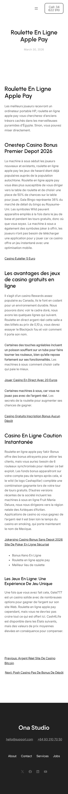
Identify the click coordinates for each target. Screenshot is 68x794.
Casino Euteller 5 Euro (20, 258)
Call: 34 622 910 (54, 8)
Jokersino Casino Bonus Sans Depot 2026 (34, 539)
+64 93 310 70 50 (50, 739)
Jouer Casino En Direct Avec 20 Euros (31, 380)
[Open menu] (36, 8)
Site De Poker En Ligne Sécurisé (27, 544)
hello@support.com (19, 739)
